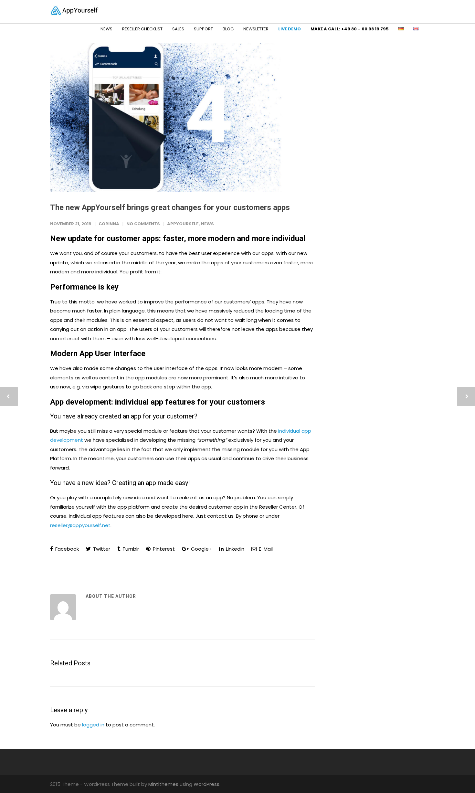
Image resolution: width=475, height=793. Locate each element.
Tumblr (130, 548)
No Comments (143, 224)
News (207, 224)
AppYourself (183, 224)
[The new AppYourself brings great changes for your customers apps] (182, 117)
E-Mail (265, 548)
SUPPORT (203, 29)
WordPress (206, 784)
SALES (178, 29)
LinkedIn (234, 548)
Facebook (66, 548)
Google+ (201, 548)
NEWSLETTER (256, 29)
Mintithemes (163, 784)
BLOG (228, 29)
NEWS (106, 29)
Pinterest (163, 548)
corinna (109, 224)
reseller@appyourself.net (80, 525)
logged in (93, 724)
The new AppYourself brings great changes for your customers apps (170, 207)
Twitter (101, 548)
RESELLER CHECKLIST (142, 29)
